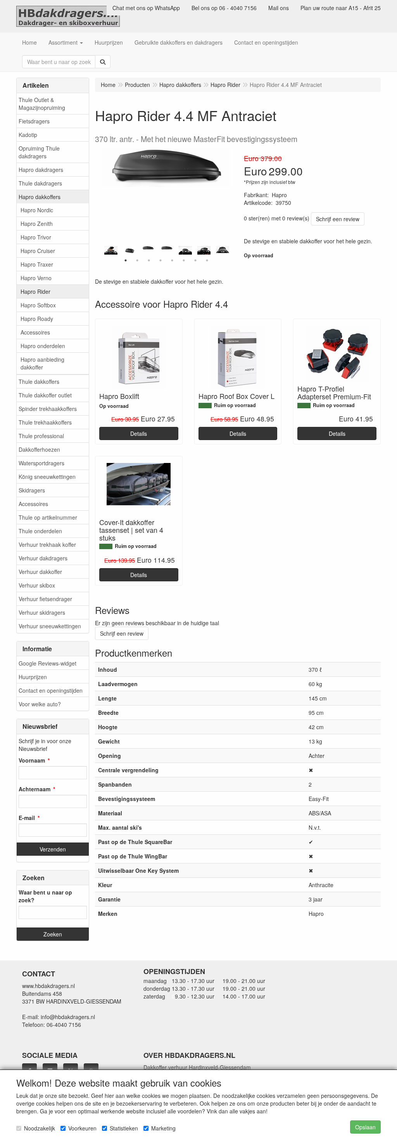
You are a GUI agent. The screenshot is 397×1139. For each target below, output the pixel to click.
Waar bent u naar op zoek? (45, 896)
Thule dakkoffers (39, 381)
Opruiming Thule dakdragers (39, 152)
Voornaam (32, 760)
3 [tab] (149, 260)
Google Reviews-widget (47, 663)
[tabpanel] (166, 248)
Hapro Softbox (38, 305)
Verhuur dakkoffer (40, 572)
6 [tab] (184, 260)
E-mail (27, 818)
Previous (99, 250)
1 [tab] (125, 260)
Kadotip (28, 135)
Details (138, 433)
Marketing (163, 1128)
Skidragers (32, 490)
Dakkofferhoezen (39, 449)
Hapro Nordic (37, 210)
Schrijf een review (337, 219)
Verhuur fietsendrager (45, 599)
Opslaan (365, 1127)
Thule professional (41, 436)
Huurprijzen (33, 677)
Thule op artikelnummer (48, 517)
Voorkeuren (82, 1128)
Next (234, 250)
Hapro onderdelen (43, 346)
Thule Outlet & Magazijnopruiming (42, 103)
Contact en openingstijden (51, 690)
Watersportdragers (41, 463)
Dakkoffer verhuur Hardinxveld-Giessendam (197, 1067)
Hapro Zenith (37, 223)
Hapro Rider (35, 291)
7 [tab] (195, 260)
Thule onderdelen (40, 531)
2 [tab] (137, 260)
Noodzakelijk (39, 1128)
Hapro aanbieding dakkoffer (42, 363)
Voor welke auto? (40, 704)
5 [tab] (172, 260)
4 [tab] (160, 260)
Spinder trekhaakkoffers (48, 409)
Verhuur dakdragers (43, 558)
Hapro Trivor (36, 237)
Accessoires (35, 332)
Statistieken (124, 1128)
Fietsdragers (34, 121)
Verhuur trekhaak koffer (47, 544)
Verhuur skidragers (42, 612)
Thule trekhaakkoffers (45, 422)
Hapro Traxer (37, 264)
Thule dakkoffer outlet (45, 395)
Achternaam (34, 789)
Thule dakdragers (40, 183)
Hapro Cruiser (38, 251)
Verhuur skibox (37, 585)
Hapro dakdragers (41, 169)
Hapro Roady (37, 318)
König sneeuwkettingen (47, 476)
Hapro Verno (36, 278)
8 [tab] (207, 260)
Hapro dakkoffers (39, 197)
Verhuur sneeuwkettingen (50, 626)
